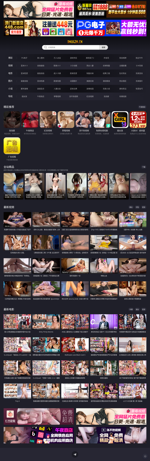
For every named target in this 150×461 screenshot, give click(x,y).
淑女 (137, 309)
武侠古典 (73, 88)
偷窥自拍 (24, 81)
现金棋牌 (122, 58)
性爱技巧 (139, 88)
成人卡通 (57, 73)
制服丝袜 (90, 73)
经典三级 (106, 73)
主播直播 (122, 65)
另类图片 (139, 81)
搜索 (103, 47)
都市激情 (24, 88)
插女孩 (24, 96)
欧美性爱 (73, 73)
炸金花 (106, 58)
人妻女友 (57, 88)
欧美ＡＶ (57, 65)
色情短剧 (122, 96)
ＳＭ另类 (139, 65)
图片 (10, 80)
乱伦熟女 (122, 73)
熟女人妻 (90, 65)
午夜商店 (40, 96)
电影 (10, 73)
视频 (10, 65)
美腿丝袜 (90, 81)
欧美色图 (57, 81)
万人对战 (57, 58)
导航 (10, 96)
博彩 (10, 57)
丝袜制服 (106, 65)
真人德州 (40, 58)
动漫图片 (73, 81)
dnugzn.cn (75, 42)
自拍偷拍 (40, 65)
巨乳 (137, 207)
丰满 (131, 309)
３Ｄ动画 (73, 65)
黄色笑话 (122, 88)
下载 (143, 167)
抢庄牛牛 (139, 58)
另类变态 (139, 73)
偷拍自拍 (40, 73)
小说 (10, 88)
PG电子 (24, 58)
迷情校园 (90, 88)
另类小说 (106, 88)
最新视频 (9, 207)
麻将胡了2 (90, 58)
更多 (143, 207)
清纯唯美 (106, 81)
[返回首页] (145, 456)
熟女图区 (122, 81)
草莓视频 (57, 96)
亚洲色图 (40, 81)
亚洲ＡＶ (24, 65)
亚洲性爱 (24, 73)
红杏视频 (90, 96)
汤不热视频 (73, 96)
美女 (131, 207)
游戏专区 (73, 58)
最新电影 (9, 309)
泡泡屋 (106, 96)
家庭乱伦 (40, 88)
